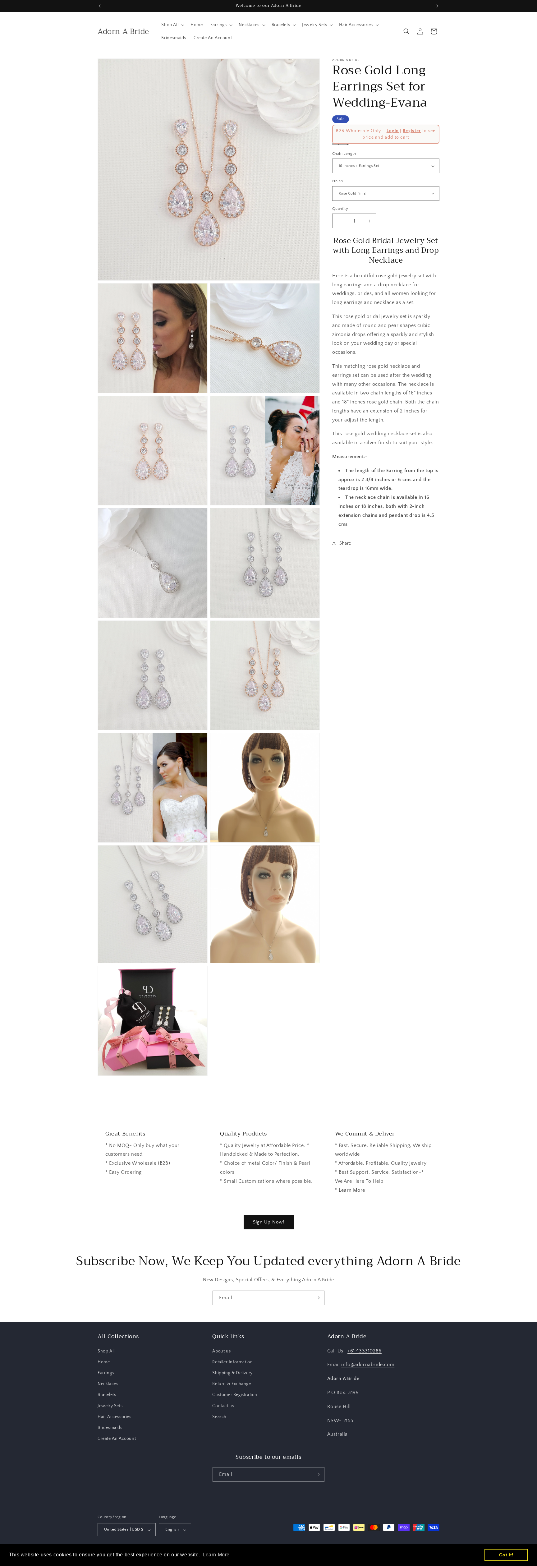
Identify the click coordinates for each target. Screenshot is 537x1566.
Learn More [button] (216, 1554)
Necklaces (108, 1383)
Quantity (340, 208)
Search (219, 1416)
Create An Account (117, 1438)
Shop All (106, 1350)
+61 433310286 (364, 1350)
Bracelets (107, 1394)
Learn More (352, 1190)
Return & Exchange (231, 1383)
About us (221, 1350)
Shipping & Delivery (232, 1372)
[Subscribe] (317, 1298)
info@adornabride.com (367, 1364)
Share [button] (345, 543)
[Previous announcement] (100, 6)
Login (393, 130)
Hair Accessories (114, 1416)
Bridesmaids (110, 1427)
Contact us (223, 1405)
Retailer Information (232, 1361)
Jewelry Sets (110, 1405)
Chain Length (344, 153)
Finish (337, 181)
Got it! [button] (506, 1554)
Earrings (106, 1372)
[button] (172, 24)
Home (104, 1361)
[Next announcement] (437, 6)
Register (412, 130)
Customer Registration (234, 1394)
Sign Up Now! (268, 1222)
